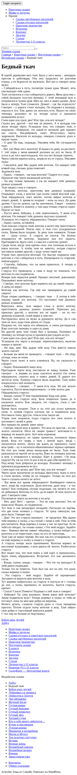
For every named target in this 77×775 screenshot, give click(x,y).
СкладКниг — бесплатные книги (29, 670)
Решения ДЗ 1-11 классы (23, 667)
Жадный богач (17, 702)
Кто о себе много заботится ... (27, 721)
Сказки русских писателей (32, 22)
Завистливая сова (19, 756)
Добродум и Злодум (21, 695)
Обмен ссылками (19, 765)
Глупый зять (16, 714)
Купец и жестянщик (21, 724)
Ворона (13, 753)
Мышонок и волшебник (23, 730)
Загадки (20, 35)
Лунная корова (18, 727)
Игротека (21, 28)
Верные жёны (17, 743)
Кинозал (21, 31)
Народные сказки (19, 9)
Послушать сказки (20, 645)
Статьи (20, 38)
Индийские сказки (12, 57)
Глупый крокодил (19, 711)
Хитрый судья (17, 718)
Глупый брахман (19, 708)
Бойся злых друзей (12, 619)
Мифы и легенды (19, 12)
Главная (6, 54)
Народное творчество (29, 25)
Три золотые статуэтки (23, 737)
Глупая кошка (17, 705)
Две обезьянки (17, 698)
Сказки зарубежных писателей (34, 19)
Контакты (15, 762)
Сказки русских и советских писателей (33, 635)
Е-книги (14, 648)
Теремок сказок (10, 51)
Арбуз (5, 623)
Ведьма (13, 740)
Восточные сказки (49, 54)
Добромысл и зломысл (22, 692)
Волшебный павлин (21, 746)
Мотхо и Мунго (18, 734)
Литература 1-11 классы (30, 41)
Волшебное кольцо (20, 750)
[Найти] (36, 48)
